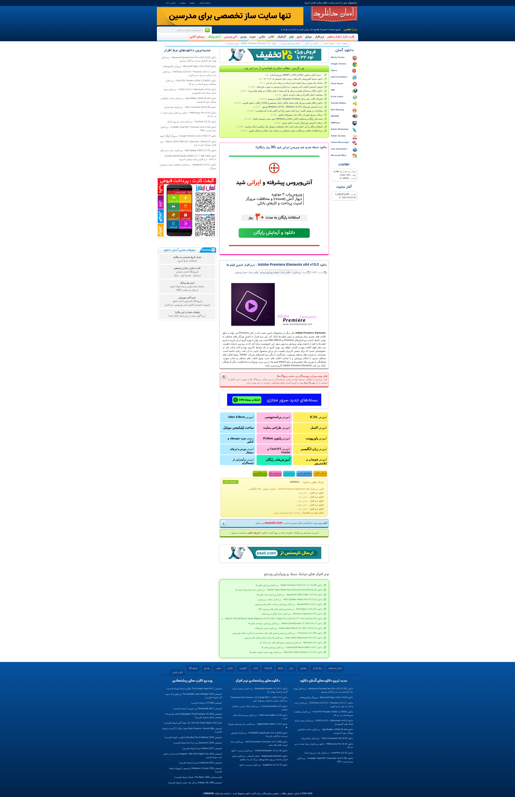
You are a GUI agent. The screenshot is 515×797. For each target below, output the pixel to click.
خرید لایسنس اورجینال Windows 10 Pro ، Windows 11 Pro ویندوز (292, 106)
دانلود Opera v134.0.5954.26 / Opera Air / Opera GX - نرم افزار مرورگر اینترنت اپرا (188, 143)
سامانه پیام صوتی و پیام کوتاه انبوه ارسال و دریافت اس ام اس (294, 83)
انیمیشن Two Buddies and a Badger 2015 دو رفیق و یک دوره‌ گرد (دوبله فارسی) (193, 696)
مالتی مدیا (285, 272)
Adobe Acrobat (338, 136)
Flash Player (337, 83)
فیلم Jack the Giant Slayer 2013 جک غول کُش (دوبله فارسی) (193, 723)
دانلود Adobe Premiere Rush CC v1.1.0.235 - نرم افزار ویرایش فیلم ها (289, 585)
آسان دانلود (334, 14)
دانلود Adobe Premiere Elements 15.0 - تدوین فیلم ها (252, 43)
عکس (262, 37)
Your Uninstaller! (339, 149)
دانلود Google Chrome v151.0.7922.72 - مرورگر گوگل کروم (188, 136)
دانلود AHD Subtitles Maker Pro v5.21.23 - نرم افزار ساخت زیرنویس (290, 599)
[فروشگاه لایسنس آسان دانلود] (274, 553)
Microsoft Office (338, 155)
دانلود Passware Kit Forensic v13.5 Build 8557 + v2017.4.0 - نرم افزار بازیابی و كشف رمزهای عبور (258, 699)
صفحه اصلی (204, 3)
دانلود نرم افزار (312, 43)
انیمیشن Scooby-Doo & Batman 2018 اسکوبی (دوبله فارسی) (193, 737)
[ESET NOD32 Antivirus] (274, 55)
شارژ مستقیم (335, 668)
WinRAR (335, 116)
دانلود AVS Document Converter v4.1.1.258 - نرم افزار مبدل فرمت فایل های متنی (258, 743)
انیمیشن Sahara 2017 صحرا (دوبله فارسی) (202, 748)
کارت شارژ (177, 672)
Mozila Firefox (338, 57)
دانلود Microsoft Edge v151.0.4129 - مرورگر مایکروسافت (189, 66)
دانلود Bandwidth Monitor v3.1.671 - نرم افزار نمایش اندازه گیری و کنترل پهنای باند (259, 690)
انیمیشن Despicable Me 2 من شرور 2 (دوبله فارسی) (197, 708)
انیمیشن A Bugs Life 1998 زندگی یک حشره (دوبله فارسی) (195, 782)
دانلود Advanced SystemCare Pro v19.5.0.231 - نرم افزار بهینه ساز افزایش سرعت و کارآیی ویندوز (188, 59)
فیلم (291, 37)
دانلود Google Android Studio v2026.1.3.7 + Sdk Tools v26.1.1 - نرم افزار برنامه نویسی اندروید (190, 157)
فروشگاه (193, 668)
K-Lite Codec (337, 96)
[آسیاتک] (274, 400)
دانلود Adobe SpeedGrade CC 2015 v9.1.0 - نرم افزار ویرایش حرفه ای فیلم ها (285, 623)
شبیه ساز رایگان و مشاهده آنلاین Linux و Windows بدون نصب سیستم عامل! (288, 119)
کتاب (271, 37)
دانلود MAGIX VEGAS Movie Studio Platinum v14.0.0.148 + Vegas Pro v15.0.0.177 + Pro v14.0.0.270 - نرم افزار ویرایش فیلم (262, 618)
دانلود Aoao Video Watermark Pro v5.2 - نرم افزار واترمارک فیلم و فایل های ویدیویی (283, 637)
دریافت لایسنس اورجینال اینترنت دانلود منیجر (302, 123)
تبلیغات (182, 3)
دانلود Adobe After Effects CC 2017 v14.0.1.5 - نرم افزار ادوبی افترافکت (288, 628)
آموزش (318, 417)
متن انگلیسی (260, 473)
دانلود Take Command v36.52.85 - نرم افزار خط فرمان (190, 107)
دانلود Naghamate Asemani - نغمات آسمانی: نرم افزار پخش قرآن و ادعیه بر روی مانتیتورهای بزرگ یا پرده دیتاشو (259, 758)
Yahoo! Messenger (340, 142)
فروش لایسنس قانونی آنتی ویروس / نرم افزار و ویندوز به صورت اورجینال (289, 87)
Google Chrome (338, 64)
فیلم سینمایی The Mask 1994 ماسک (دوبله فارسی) (198, 777)
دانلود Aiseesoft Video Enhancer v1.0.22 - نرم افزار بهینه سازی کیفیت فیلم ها (286, 652)
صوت (252, 37)
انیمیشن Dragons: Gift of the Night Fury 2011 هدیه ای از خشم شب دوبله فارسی (192, 755)
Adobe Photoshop (339, 129)
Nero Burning (337, 109)
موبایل (308, 37)
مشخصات (289, 473)
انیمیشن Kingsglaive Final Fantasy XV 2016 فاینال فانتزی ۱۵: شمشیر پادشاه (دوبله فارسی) (193, 716)
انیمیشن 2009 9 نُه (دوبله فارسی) (206, 703)
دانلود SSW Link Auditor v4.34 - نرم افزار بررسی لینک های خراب (260, 717)
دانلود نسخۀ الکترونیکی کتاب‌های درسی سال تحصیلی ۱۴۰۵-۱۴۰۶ (293, 79)
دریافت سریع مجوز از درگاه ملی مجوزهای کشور (300, 115)
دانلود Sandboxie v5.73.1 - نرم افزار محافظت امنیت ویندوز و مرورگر (188, 166)
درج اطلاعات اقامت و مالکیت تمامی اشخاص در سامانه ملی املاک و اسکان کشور (286, 130)
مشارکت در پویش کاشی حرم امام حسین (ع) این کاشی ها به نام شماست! (289, 110)
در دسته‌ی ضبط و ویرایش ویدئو (299, 512)
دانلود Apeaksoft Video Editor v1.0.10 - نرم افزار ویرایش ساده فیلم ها (289, 594)
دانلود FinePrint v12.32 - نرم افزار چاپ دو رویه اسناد (191, 121)
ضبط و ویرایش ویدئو (290, 43)
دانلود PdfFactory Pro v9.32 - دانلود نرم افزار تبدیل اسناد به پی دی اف (188, 114)
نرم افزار (319, 37)
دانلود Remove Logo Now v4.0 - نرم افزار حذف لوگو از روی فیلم (292, 613)
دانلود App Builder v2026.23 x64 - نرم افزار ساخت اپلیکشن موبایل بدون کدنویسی (188, 100)
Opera (334, 70)
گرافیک (281, 37)
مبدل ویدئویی (240, 272)
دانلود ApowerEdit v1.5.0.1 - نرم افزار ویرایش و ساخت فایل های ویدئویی (288, 604)
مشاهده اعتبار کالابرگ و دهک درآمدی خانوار (303, 95)
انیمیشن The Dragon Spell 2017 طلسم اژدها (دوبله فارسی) (194, 688)
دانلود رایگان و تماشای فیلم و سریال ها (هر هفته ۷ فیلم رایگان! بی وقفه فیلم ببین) (285, 91)
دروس (241, 440)
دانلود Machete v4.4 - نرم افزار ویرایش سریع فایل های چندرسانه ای (291, 642)
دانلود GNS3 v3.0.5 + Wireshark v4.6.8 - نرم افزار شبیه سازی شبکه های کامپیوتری (190, 91)
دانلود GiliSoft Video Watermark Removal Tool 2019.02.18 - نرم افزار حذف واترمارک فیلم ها (279, 589)
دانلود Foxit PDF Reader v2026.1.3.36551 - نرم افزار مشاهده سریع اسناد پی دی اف (191, 82)
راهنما (192, 3)
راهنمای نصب (304, 473)
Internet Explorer (339, 77)
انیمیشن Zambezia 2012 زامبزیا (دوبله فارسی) (200, 762)
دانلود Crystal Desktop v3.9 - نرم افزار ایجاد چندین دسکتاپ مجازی (259, 708)
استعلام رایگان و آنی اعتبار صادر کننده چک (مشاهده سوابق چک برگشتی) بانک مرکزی (284, 126)
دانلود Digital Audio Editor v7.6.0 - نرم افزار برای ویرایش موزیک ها (257, 726)
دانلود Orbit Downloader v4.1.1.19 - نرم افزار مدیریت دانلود (259, 750)
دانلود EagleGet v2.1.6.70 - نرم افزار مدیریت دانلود (263, 765)
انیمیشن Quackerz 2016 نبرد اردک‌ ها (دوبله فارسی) (197, 742)
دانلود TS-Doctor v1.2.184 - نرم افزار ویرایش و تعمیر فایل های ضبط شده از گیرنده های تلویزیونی (277, 633)
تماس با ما (170, 3)
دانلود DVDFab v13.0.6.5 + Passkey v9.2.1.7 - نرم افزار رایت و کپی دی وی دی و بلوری (189, 73)
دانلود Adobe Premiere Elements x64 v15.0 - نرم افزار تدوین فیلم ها (276, 265)
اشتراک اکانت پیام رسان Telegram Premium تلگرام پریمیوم (295, 99)
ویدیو (243, 37)
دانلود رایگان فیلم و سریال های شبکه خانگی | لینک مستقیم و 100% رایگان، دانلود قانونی (282, 103)
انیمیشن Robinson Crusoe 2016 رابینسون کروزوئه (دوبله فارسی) (195, 770)
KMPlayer (335, 123)
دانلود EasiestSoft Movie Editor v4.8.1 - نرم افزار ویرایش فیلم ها (292, 647)
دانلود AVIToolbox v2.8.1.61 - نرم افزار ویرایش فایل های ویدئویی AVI (290, 609)
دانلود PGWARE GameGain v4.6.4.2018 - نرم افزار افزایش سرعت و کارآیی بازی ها (259, 734)
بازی (299, 37)
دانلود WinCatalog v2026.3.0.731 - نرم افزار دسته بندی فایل (188, 150)
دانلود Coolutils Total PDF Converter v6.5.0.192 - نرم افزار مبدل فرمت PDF (188, 129)
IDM (333, 90)
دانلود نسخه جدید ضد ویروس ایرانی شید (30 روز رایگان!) (291, 148)
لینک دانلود (320, 473)
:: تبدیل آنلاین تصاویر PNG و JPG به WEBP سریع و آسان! (296, 75)
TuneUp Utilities (338, 103)
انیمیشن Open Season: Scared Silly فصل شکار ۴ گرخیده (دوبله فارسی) (192, 730)
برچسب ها (275, 473)
